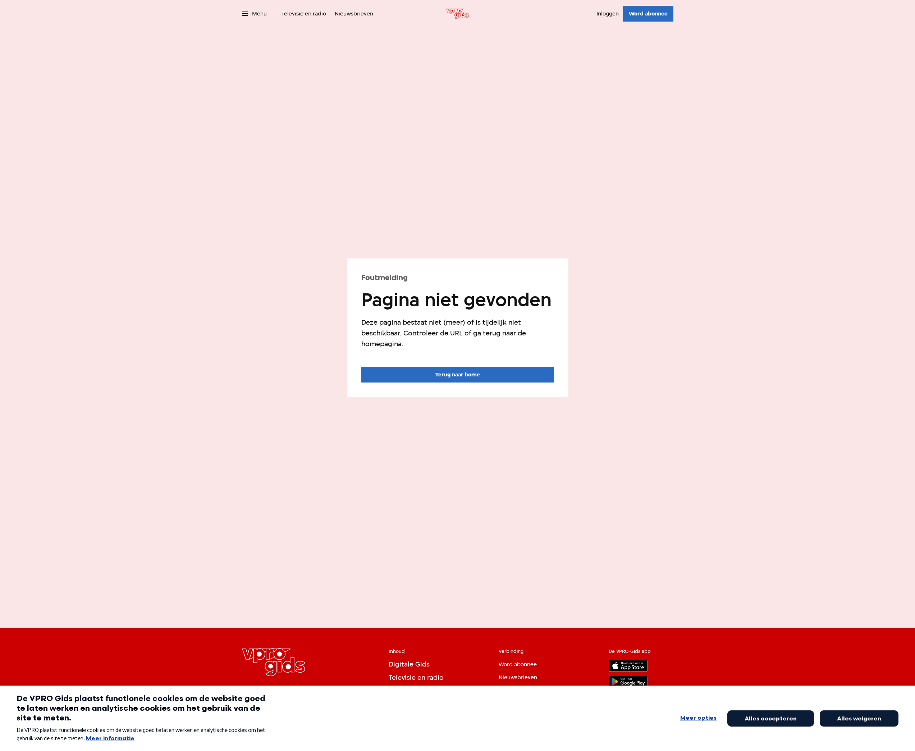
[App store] (628, 666)
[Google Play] (628, 681)
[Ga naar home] (457, 14)
